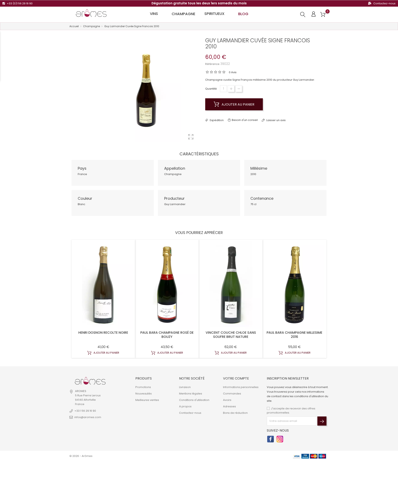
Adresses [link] (229, 406)
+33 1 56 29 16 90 (85, 411)
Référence (212, 64)
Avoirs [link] (227, 400)
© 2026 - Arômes (80, 456)
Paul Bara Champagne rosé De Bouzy (167, 334)
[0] (322, 14)
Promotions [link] (143, 387)
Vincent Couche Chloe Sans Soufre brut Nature (231, 334)
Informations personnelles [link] (240, 387)
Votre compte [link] (236, 378)
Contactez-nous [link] (190, 413)
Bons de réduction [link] (235, 413)
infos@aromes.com (87, 417)
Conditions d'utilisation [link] (194, 400)
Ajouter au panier (237, 104)
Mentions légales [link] (190, 394)
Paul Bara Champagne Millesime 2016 (294, 334)
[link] (90, 381)
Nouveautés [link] (143, 394)
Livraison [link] (185, 387)
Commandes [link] (232, 394)
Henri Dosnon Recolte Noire (103, 332)
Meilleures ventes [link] (147, 400)
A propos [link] (185, 406)
